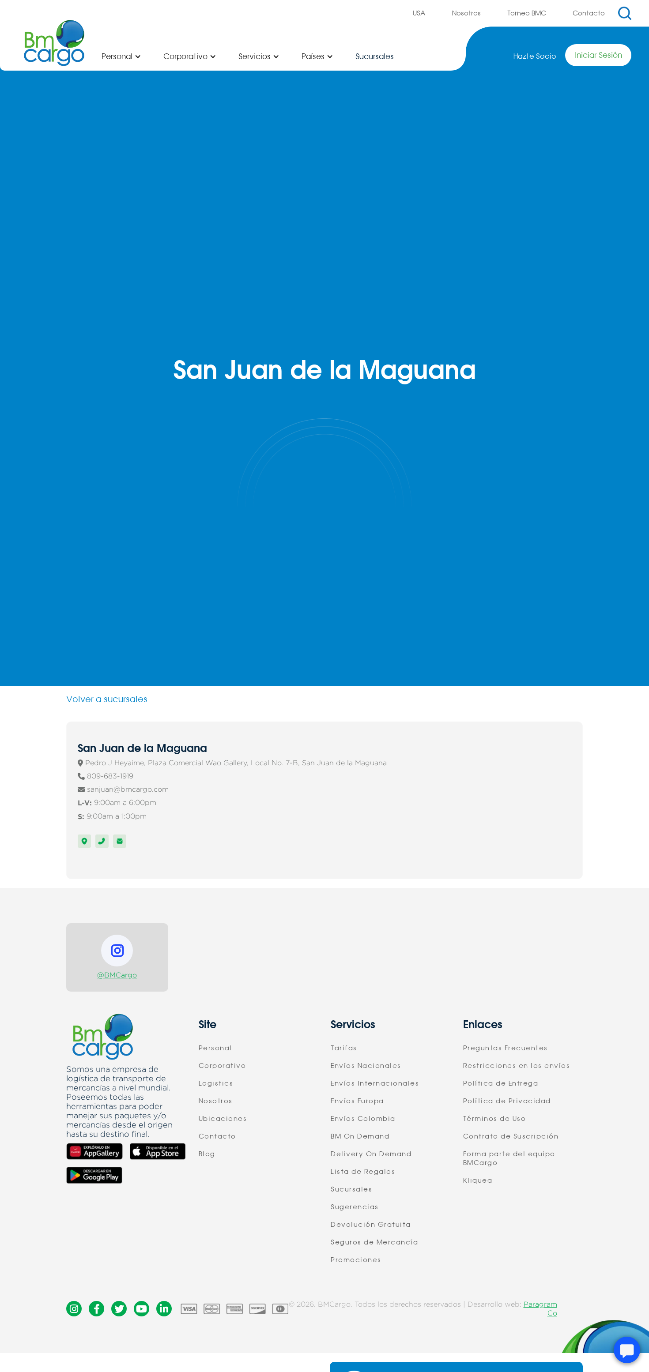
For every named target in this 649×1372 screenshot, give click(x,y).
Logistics (216, 1083)
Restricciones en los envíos (516, 1066)
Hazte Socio (534, 56)
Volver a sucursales (106, 699)
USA (419, 13)
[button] (121, 56)
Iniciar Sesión (598, 55)
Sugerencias (355, 1207)
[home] (54, 43)
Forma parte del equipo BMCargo (509, 1158)
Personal (215, 1048)
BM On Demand (360, 1136)
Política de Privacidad (507, 1101)
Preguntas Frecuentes (505, 1048)
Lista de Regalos (363, 1172)
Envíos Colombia (363, 1119)
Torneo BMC (526, 13)
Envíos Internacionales (375, 1083)
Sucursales (374, 56)
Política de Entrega (501, 1083)
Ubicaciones (223, 1119)
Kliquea (478, 1180)
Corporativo (222, 1066)
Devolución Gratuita (371, 1225)
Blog (207, 1154)
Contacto (589, 13)
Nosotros (466, 13)
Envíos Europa (357, 1101)
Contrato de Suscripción (511, 1136)
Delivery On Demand (371, 1154)
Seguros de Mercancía (374, 1242)
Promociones (356, 1260)
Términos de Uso (494, 1119)
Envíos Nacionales (366, 1066)
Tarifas (344, 1048)
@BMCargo (117, 975)
